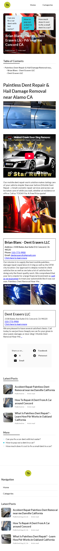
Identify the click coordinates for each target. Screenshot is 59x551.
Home (33, 5)
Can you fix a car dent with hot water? (12, 23)
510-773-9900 (19, 252)
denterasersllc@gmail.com (23, 255)
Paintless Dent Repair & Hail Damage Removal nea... (28, 67)
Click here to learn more (16, 258)
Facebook (42, 350)
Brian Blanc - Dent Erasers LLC (21, 70)
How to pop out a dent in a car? (20, 442)
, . (21, 336)
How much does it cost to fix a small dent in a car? (29, 446)
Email (21, 360)
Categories (48, 5)
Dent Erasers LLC (15, 73)
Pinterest (42, 355)
